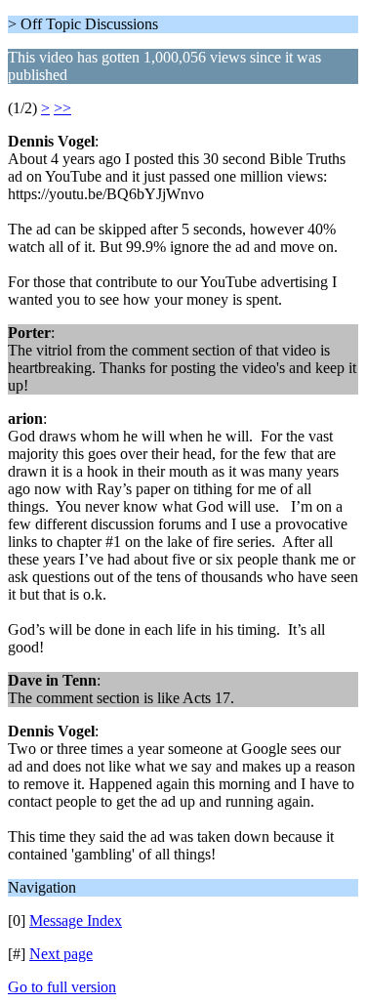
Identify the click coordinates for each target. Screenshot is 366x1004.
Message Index (75, 920)
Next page (61, 953)
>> (62, 108)
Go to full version (62, 987)
